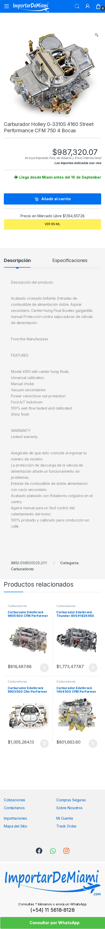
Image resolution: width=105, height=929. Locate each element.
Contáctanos (14, 808)
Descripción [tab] (17, 260)
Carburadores (22, 569)
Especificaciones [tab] (69, 260)
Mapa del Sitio (15, 826)
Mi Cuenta (64, 818)
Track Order (66, 826)
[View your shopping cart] (98, 6)
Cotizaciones (14, 800)
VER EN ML (52, 224)
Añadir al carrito (56, 199)
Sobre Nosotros (69, 808)
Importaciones (15, 818)
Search (77, 6)
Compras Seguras (71, 800)
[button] (97, 35)
